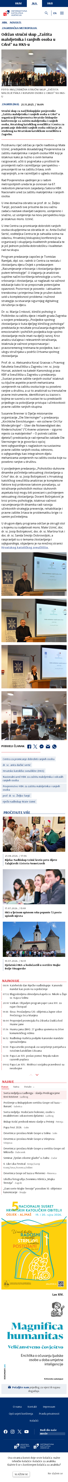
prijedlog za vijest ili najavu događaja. (36, 1388)
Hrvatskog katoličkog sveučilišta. (24, 547)
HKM (18, 3)
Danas (4, 1086)
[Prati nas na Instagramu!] (12, 1432)
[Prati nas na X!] (19, 1432)
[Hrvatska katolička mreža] (21, 1446)
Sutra (16, 1086)
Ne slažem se (55, 1473)
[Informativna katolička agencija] (44, 1446)
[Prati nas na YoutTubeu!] (26, 1432)
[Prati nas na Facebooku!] (5, 1432)
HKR (50, 3)
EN (54, 13)
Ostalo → (29, 1086)
